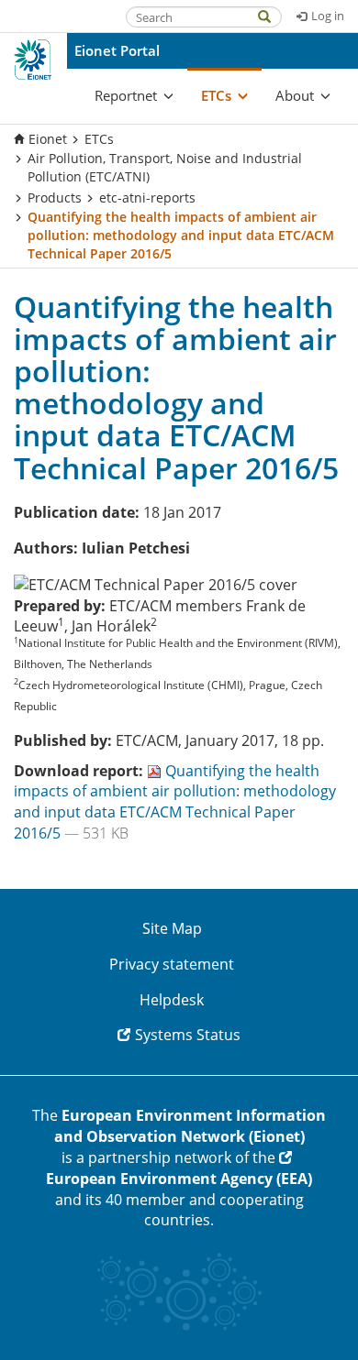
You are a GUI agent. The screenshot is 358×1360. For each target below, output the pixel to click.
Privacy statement (171, 964)
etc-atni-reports (147, 197)
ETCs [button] (216, 95)
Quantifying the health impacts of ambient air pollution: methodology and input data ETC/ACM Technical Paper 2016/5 (175, 802)
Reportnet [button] (126, 95)
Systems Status (188, 1035)
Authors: (46, 548)
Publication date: (77, 512)
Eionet (47, 139)
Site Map (172, 928)
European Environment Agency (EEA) (179, 1178)
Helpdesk (172, 1000)
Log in (327, 15)
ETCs (99, 139)
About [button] (294, 95)
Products (55, 197)
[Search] (273, 15)
